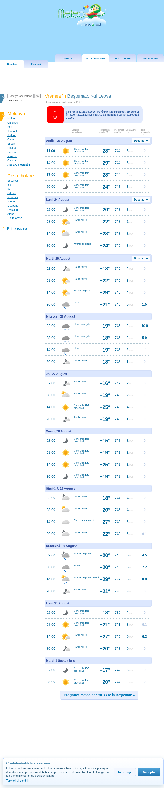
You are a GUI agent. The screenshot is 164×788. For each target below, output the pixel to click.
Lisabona (12, 205)
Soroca (11, 152)
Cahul (11, 139)
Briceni (11, 143)
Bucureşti (12, 180)
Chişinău (12, 122)
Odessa (11, 193)
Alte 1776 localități (18, 164)
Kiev (10, 189)
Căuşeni (12, 160)
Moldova (12, 118)
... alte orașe (14, 218)
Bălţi (10, 126)
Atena (10, 214)
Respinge (125, 772)
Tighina (11, 135)
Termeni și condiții (17, 780)
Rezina (11, 147)
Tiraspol (12, 131)
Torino (11, 201)
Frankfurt (12, 209)
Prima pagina (17, 228)
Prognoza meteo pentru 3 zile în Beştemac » (99, 695)
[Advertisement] (82, 739)
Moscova (12, 197)
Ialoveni (12, 156)
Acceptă (149, 772)
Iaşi (9, 184)
